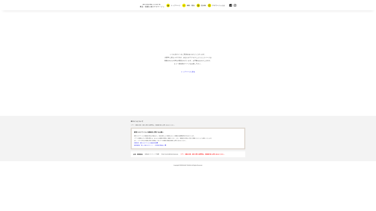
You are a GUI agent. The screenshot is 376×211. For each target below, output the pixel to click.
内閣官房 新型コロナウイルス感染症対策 (145, 143)
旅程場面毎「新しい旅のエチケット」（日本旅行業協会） (149, 145)
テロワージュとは (218, 5)
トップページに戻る (188, 72)
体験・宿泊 (191, 5)
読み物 (203, 5)
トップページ (175, 5)
